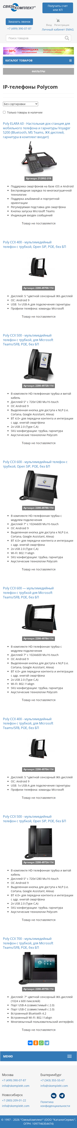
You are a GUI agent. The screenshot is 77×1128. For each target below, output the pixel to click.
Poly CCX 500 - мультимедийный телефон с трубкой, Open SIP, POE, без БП (34, 818)
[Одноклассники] (35, 1043)
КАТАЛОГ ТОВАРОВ (18, 60)
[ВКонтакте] (30, 1043)
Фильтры (38, 71)
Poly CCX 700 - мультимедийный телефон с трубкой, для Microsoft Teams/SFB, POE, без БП (28, 943)
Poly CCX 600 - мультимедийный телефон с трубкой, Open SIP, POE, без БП (35, 464)
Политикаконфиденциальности (55, 1104)
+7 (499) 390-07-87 (19, 28)
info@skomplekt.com (15, 1086)
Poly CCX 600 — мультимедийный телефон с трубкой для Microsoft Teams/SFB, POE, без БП (28, 592)
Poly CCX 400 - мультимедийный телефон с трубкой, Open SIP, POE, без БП (34, 244)
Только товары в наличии (24, 112)
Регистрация (61, 25)
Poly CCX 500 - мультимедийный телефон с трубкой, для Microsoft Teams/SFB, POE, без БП (28, 340)
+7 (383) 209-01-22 (14, 1100)
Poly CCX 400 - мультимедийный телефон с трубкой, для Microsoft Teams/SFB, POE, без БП (28, 723)
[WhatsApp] (41, 1043)
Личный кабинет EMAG (58, 29)
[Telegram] (46, 1043)
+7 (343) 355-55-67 (52, 1080)
